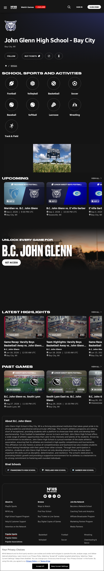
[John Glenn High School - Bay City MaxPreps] (59, 56)
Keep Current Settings (59, 566)
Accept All (40, 566)
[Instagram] (54, 496)
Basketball (43, 534)
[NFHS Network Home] (14, 7)
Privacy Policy (31, 561)
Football (64, 534)
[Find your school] (69, 7)
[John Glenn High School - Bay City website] (49, 56)
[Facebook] (45, 496)
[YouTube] (58, 496)
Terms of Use (45, 561)
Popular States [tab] (11, 538)
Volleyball (43, 540)
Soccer (64, 540)
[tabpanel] (69, 541)
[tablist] (18, 537)
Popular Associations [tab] (13, 541)
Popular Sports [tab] (11, 534)
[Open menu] (5, 7)
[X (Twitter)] (49, 496)
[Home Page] (6, 65)
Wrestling (88, 534)
